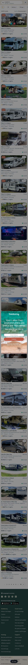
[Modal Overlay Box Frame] (14, 332)
